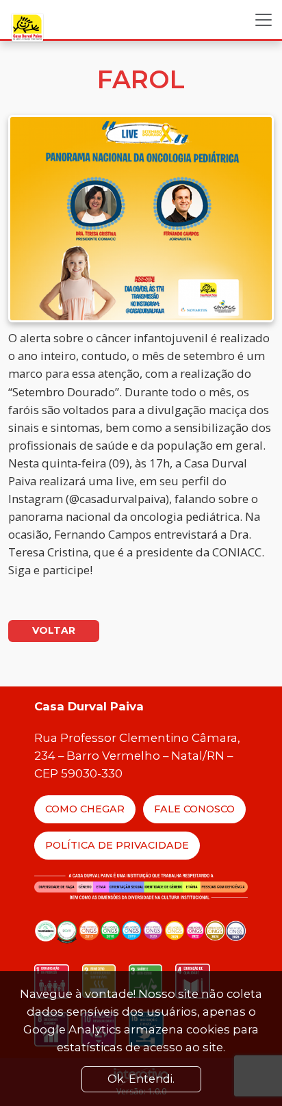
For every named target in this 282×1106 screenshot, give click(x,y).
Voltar (53, 630)
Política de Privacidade (117, 845)
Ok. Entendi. (141, 1078)
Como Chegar (85, 809)
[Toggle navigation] (263, 20)
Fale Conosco (194, 809)
